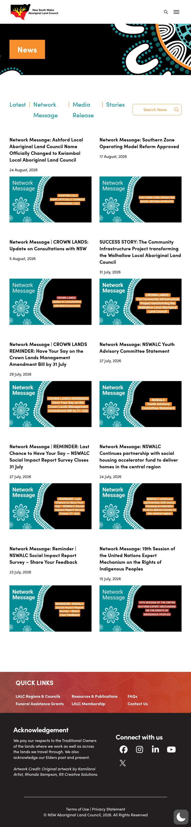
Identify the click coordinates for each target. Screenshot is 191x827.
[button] (166, 12)
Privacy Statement (108, 809)
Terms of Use (77, 809)
